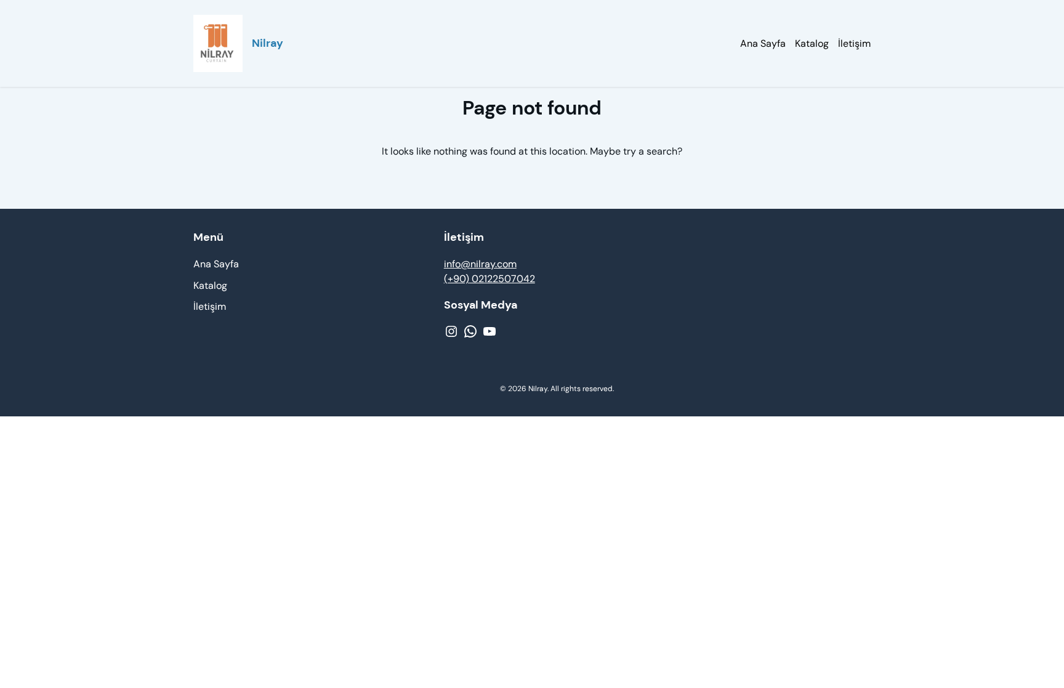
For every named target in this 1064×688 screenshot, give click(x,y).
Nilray (267, 43)
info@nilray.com (480, 263)
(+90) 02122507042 (489, 278)
